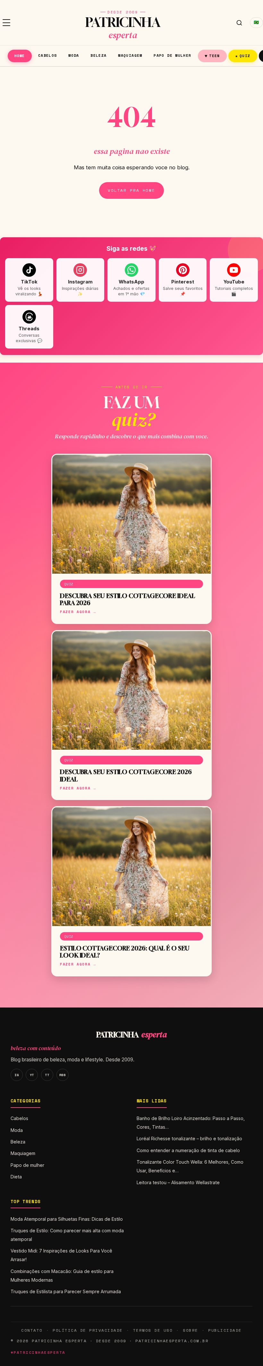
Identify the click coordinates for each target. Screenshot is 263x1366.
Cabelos (47, 55)
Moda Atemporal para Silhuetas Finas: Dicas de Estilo (67, 1219)
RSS (62, 1074)
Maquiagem (130, 55)
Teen (212, 55)
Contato (31, 1330)
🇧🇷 (256, 22)
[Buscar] (239, 22)
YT (32, 1074)
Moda (73, 55)
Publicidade (225, 1330)
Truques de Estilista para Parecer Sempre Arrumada (66, 1291)
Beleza (98, 55)
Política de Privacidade (88, 1330)
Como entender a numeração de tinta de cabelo (188, 1150)
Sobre (190, 1330)
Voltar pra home (131, 190)
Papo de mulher (172, 55)
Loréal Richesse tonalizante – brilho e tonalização (189, 1138)
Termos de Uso (153, 1330)
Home (19, 55)
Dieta (16, 1176)
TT (47, 1074)
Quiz (242, 55)
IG (16, 1074)
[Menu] (6, 22)
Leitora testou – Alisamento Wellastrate (178, 1182)
